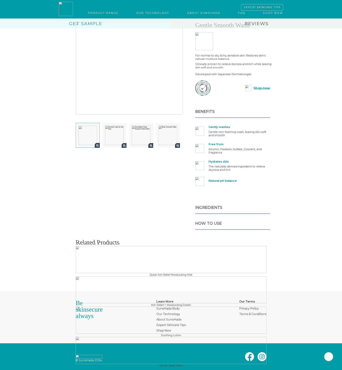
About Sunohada (203, 13)
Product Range (103, 13)
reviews (257, 23)
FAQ (241, 13)
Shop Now (273, 13)
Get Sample (85, 23)
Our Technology (152, 13)
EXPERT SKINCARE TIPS (262, 7)
